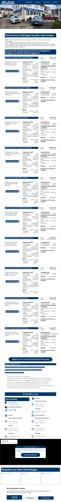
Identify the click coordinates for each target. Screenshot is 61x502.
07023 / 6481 (12, 410)
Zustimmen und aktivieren (30, 454)
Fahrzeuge (29, 2)
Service (38, 2)
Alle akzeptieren (46, 498)
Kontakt (55, 2)
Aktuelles (46, 2)
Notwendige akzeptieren (14, 497)
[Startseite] (7, 2)
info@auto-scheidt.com (15, 407)
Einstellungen (30, 498)
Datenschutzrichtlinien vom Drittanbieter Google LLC (34, 450)
